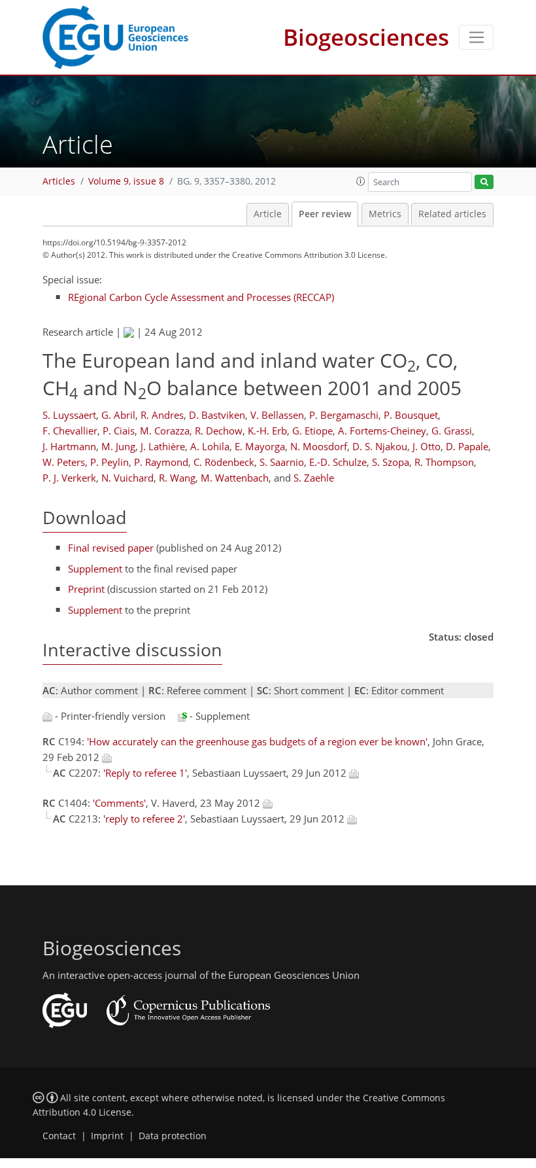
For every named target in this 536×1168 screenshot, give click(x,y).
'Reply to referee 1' (145, 772)
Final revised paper (111, 547)
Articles (58, 181)
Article (268, 214)
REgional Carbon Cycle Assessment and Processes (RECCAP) (201, 297)
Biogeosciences (366, 37)
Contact (59, 1136)
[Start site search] (484, 182)
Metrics (385, 214)
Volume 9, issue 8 (126, 181)
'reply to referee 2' (144, 818)
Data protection (173, 1136)
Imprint (107, 1136)
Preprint (86, 588)
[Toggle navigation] (476, 37)
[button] (360, 181)
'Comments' (119, 802)
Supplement (95, 568)
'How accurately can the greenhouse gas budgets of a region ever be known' (257, 741)
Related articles (452, 214)
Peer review (325, 214)
